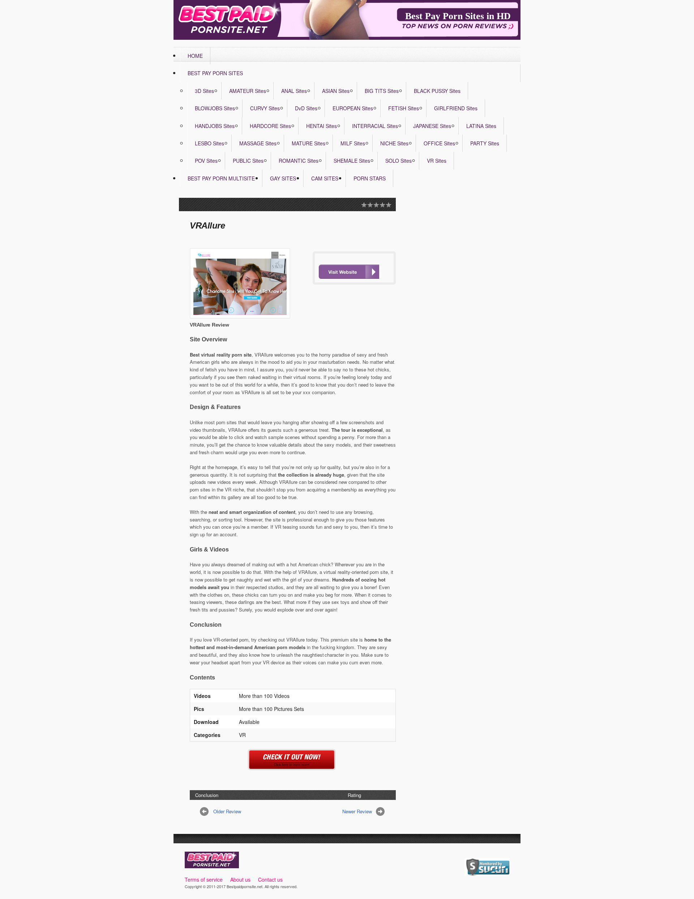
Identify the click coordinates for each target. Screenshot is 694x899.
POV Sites (206, 160)
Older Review (227, 811)
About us (240, 879)
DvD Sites (306, 108)
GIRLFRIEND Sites (455, 108)
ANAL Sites (294, 90)
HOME (195, 55)
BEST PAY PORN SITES (215, 73)
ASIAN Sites (336, 90)
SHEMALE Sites (352, 160)
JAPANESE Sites (432, 125)
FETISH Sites (403, 108)
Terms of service (204, 879)
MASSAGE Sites (258, 143)
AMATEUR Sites (247, 90)
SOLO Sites (398, 160)
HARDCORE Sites (270, 125)
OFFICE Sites (439, 143)
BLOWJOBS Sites (215, 108)
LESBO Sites (209, 143)
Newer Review (357, 811)
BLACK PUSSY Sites (437, 90)
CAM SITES (324, 178)
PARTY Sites (484, 143)
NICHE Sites (394, 143)
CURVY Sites (265, 108)
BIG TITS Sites (382, 90)
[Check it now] (293, 766)
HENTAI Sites (321, 125)
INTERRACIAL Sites (375, 125)
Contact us (270, 879)
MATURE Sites (308, 143)
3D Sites (204, 90)
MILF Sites (352, 143)
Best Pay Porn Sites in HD (458, 16)
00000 (348, 271)
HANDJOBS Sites (215, 125)
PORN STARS (370, 178)
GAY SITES (283, 178)
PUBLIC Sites (248, 160)
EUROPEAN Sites (353, 108)
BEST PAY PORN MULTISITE (221, 178)
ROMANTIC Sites (298, 160)
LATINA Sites (481, 125)
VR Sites (436, 160)
